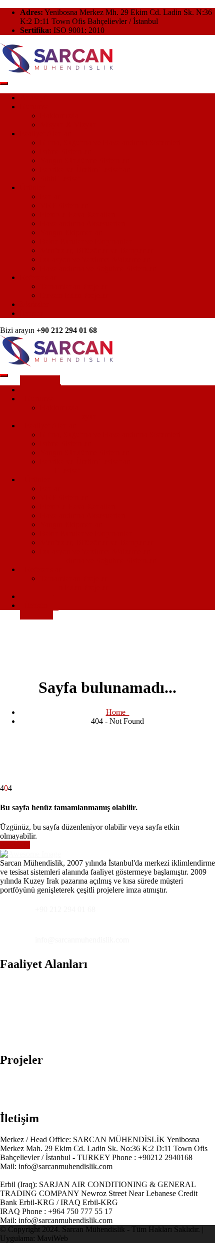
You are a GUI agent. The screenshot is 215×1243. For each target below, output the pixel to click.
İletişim (31, 313)
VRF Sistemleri (64, 205)
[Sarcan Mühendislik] (56, 71)
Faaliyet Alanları (46, 133)
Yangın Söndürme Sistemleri (85, 160)
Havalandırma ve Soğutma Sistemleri (98, 268)
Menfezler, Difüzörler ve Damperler (96, 250)
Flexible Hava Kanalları (78, 214)
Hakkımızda (59, 115)
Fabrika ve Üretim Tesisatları (85, 169)
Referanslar (38, 277)
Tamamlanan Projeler (73, 286)
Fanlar (50, 196)
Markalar (34, 304)
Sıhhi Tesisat (60, 178)
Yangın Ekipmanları (71, 232)
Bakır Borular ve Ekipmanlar (86, 241)
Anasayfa (35, 97)
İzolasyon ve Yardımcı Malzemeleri (95, 259)
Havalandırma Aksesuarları (83, 223)
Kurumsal (35, 106)
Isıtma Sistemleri (66, 151)
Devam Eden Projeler (74, 295)
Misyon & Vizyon (68, 124)
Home (118, 712)
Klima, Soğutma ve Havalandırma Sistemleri (110, 142)
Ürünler (32, 187)
